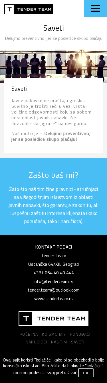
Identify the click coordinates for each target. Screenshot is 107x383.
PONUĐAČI (80, 334)
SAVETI (77, 342)
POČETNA (29, 334)
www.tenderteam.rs (53, 298)
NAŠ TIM (59, 342)
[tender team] (53, 318)
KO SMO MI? (54, 334)
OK (86, 373)
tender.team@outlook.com (54, 289)
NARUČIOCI (36, 342)
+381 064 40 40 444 (53, 272)
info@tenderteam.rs (53, 281)
